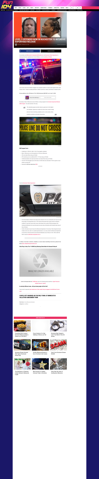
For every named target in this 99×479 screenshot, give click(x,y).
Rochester (33, 302)
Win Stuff (37, 7)
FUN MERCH (53, 10)
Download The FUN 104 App (62, 10)
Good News (32, 10)
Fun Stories (38, 10)
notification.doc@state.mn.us (34, 234)
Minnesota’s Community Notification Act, (35, 55)
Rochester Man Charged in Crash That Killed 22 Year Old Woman (58, 335)
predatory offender (48, 57)
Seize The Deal (80, 10)
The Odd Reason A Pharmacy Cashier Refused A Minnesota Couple (22, 373)
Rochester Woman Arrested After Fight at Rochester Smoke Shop (21, 354)
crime (25, 302)
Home (16, 7)
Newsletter (56, 7)
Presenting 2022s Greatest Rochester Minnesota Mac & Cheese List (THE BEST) (21, 335)
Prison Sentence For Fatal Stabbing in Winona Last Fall (39, 334)
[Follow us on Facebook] (77, 7)
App (28, 7)
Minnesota (29, 302)
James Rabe (19, 44)
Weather (62, 7)
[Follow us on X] (80, 7)
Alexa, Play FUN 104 (72, 10)
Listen (24, 7)
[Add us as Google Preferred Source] (74, 7)
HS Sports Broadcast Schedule (12, 10)
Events (31, 7)
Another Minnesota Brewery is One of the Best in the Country (40, 353)
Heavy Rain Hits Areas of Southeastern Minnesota (57, 372)
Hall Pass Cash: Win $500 (24, 10)
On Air (20, 7)
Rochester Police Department (51, 55)
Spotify (44, 283)
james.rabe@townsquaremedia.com (29, 243)
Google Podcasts (38, 283)
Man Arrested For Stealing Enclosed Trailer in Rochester (40, 372)
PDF (36, 164)
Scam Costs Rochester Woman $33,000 (58, 353)
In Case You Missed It (46, 10)
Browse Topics (43, 7)
